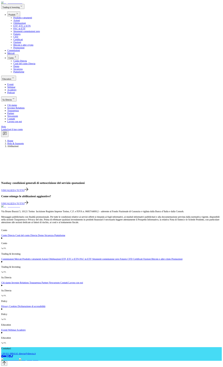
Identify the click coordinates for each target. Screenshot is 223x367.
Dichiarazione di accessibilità (31, 306)
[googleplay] (28, 359)
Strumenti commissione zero (105, 259)
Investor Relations (20, 282)
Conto (12, 57)
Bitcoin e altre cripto (161, 259)
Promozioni (176, 259)
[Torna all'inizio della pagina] (4, 363)
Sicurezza (49, 235)
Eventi (4, 330)
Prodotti (13, 14)
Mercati (18, 259)
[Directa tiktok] (12, 356)
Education (8, 78)
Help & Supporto (15, 143)
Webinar (12, 330)
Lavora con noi (75, 282)
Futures (123, 259)
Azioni (44, 259)
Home (10, 140)
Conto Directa (8, 235)
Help (3, 126)
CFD (130, 259)
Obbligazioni (55, 259)
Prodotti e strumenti (31, 259)
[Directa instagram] (7, 356)
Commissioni (7, 259)
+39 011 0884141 (9, 353)
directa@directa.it (27, 353)
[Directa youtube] (5, 356)
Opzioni (147, 259)
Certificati (137, 259)
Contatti (64, 282)
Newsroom (54, 282)
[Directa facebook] (2, 356)
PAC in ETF (85, 259)
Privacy (4, 306)
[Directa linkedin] (9, 356)
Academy (21, 330)
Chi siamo (6, 282)
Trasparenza (35, 282)
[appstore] (9, 359)
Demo (41, 235)
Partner (45, 282)
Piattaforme (59, 235)
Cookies (13, 306)
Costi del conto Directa (26, 235)
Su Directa (8, 99)
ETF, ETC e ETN (70, 259)
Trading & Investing (12, 6)
